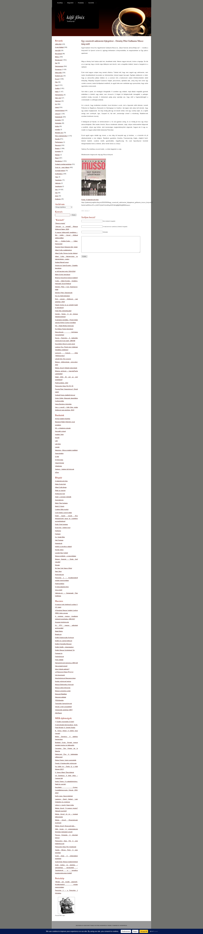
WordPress (123, 925)
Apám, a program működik (63, 497)
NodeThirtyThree (89, 925)
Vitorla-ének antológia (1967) (64, 710)
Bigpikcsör (58, 634)
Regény (57, 148)
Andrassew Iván (60, 493)
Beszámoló (58, 53)
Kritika (57, 126)
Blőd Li (57, 57)
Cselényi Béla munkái (61, 509)
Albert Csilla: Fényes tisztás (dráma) (66, 253)
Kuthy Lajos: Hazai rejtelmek (64, 796)
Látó (56, 441)
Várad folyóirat (59, 463)
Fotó (56, 85)
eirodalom (58, 425)
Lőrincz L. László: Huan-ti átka (64, 805)
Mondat (57, 565)
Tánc (56, 177)
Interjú (57, 107)
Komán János (59, 550)
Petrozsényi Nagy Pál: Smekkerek (65, 847)
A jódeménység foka (61, 481)
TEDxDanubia (59, 700)
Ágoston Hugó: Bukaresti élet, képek (66, 247)
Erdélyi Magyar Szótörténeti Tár (65, 650)
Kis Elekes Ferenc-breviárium (64, 329)
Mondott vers (59, 132)
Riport (57, 158)
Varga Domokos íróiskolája (63, 404)
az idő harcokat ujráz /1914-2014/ (65, 271)
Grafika (57, 88)
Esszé (57, 79)
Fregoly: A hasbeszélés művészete (66, 763)
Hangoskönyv (59, 95)
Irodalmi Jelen (59, 434)
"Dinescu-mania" (60, 223)
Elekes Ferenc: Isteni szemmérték (65, 760)
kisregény (58, 120)
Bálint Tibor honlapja (61, 503)
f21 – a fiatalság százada (63, 428)
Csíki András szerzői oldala (63, 512)
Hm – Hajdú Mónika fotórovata (64, 326)
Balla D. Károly (59, 506)
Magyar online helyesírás (62, 688)
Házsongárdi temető (61, 666)
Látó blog (58, 444)
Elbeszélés (58, 72)
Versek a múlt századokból (63, 707)
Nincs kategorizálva (61, 136)
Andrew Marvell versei (62, 262)
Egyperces (58, 69)
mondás (57, 129)
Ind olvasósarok (60, 675)
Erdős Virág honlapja (61, 524)
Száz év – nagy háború (62, 167)
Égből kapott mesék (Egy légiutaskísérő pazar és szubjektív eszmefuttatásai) (66, 518)
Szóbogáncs (59, 174)
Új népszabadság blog (62, 587)
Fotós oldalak (59, 660)
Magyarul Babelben (61, 694)
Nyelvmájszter (59, 574)
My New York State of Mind (63, 568)
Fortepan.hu (58, 653)
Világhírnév (58, 466)
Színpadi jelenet (60, 170)
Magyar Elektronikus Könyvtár (64, 684)
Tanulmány (58, 180)
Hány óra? (58, 98)
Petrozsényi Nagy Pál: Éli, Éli (64, 386)
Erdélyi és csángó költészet (63, 641)
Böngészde (58, 60)
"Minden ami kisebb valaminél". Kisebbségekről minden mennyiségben (66, 884)
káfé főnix (75, 17)
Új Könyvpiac (59, 460)
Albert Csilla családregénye (63, 250)
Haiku (57, 91)
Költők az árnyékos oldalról (63, 546)
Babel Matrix (59, 631)
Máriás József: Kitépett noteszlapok (66, 368)
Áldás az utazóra (60, 490)
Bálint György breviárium (62, 274)
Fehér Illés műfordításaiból (63, 311)
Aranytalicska (59, 500)
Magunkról (70, 3)
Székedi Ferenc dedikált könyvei (65, 395)
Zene (56, 196)
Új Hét (57, 456)
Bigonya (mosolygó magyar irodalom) (66, 278)
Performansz (59, 142)
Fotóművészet (59, 656)
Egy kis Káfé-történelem (62, 296)
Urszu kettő (58, 590)
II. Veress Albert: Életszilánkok (64, 772)
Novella (57, 139)
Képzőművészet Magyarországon (65, 678)
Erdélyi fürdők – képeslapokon (64, 647)
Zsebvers (58, 199)
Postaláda (81, 3)
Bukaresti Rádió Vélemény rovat (65, 422)
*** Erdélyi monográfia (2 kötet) (64, 721)
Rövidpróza (58, 161)
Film (56, 82)
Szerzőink (91, 3)
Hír (56, 104)
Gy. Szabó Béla (60, 537)
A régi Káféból (59, 47)
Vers (56, 189)
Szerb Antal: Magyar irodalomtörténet (66, 862)
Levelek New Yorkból (61, 553)
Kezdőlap (60, 3)
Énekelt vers (59, 76)
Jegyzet (57, 114)
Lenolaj (57, 447)
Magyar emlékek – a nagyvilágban (65, 556)
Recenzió (58, 145)
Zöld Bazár (58, 713)
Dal (56, 63)
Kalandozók (58, 117)
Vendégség (58, 186)
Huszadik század (60, 431)
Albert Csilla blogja (61, 487)
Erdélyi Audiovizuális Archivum (64, 637)
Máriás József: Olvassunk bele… (65, 826)
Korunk (57, 437)
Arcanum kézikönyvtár (62, 622)
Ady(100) (58, 50)
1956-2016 (58, 44)
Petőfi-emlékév (59, 583)
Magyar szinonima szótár (63, 691)
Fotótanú (57, 534)
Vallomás (58, 183)
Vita (56, 193)
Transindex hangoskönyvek (63, 703)
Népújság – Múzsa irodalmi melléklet (66, 450)
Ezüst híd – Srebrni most (62, 527)
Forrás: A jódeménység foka (90, 199)
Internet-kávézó (60, 110)
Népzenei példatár (60, 697)
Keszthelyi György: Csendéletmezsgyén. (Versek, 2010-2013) (66, 790)
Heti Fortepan (59, 540)
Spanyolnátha (59, 453)
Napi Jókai (58, 571)
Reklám (57, 155)
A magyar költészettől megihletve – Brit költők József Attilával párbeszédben (66, 235)
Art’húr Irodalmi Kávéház (62, 418)
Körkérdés (58, 123)
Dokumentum (59, 66)
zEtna (57, 472)
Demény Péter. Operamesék (63, 292)
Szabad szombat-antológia (63, 164)
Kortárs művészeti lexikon (63, 681)
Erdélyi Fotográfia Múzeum (63, 644)
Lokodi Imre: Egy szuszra (63, 359)
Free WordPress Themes (104, 925)
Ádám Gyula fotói (60, 484)
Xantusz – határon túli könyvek (64, 469)
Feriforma (58, 531)
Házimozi (58, 101)
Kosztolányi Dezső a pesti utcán (65, 344)
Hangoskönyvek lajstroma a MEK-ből (66, 663)
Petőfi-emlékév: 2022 (61, 383)
